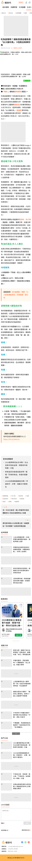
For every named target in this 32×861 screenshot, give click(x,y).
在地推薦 (22, 7)
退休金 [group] (11, 13)
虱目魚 (21, 496)
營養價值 (5, 496)
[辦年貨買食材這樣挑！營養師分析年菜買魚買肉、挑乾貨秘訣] (6, 570)
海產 (27, 496)
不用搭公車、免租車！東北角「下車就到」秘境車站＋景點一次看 (21, 776)
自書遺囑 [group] (18, 13)
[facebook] (22, 842)
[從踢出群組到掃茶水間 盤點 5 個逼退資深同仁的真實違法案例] (6, 786)
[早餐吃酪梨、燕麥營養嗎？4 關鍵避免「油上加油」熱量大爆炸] (6, 663)
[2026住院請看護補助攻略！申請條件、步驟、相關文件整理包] (6, 755)
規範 (2, 823)
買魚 (4, 501)
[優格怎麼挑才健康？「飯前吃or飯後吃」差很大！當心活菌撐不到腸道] (6, 694)
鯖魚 (10, 501)
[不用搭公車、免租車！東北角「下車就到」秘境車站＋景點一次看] (6, 776)
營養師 (17, 501)
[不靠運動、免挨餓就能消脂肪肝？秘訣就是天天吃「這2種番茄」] (6, 725)
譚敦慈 (22, 499)
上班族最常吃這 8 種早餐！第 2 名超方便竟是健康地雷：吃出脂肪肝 (22, 683)
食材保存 (14, 499)
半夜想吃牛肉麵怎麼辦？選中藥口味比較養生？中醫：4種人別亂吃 (21, 715)
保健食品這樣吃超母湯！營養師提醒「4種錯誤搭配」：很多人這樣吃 (21, 549)
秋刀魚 (14, 496)
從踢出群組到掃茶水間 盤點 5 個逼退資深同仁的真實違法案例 (22, 786)
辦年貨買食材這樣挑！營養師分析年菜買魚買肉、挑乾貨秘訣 (21, 570)
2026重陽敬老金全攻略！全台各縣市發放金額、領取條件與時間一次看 (22, 745)
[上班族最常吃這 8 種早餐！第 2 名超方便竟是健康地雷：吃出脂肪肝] (6, 684)
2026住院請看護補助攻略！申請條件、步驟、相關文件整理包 (21, 755)
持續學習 (14, 7)
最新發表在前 (26, 830)
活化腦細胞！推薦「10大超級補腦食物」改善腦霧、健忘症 (15, 295)
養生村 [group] (4, 13)
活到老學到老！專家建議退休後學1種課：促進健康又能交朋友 (21, 580)
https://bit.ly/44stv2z (11, 439)
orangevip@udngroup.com (15, 846)
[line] (25, 842)
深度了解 (22, 635)
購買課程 (21, 2)
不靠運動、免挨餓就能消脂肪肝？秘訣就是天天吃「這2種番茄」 (21, 725)
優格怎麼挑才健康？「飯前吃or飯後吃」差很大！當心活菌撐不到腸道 (21, 693)
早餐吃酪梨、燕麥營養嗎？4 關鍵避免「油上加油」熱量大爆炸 (21, 662)
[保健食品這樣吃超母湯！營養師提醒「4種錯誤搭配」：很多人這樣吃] (6, 549)
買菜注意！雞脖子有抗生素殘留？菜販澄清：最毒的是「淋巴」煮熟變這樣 (21, 652)
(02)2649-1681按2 (13, 849)
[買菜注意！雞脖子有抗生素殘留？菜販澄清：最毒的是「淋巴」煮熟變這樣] (6, 652)
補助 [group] (25, 13)
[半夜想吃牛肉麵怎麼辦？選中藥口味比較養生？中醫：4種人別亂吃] (6, 715)
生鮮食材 (5, 499)
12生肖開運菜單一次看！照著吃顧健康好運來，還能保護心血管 (22, 539)
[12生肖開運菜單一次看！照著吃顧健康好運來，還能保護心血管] (6, 539)
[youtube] (28, 842)
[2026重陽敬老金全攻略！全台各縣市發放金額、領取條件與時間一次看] (6, 745)
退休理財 (5, 7)
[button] (29, 2)
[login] (26, 2)
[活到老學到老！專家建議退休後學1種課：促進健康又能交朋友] (6, 581)
